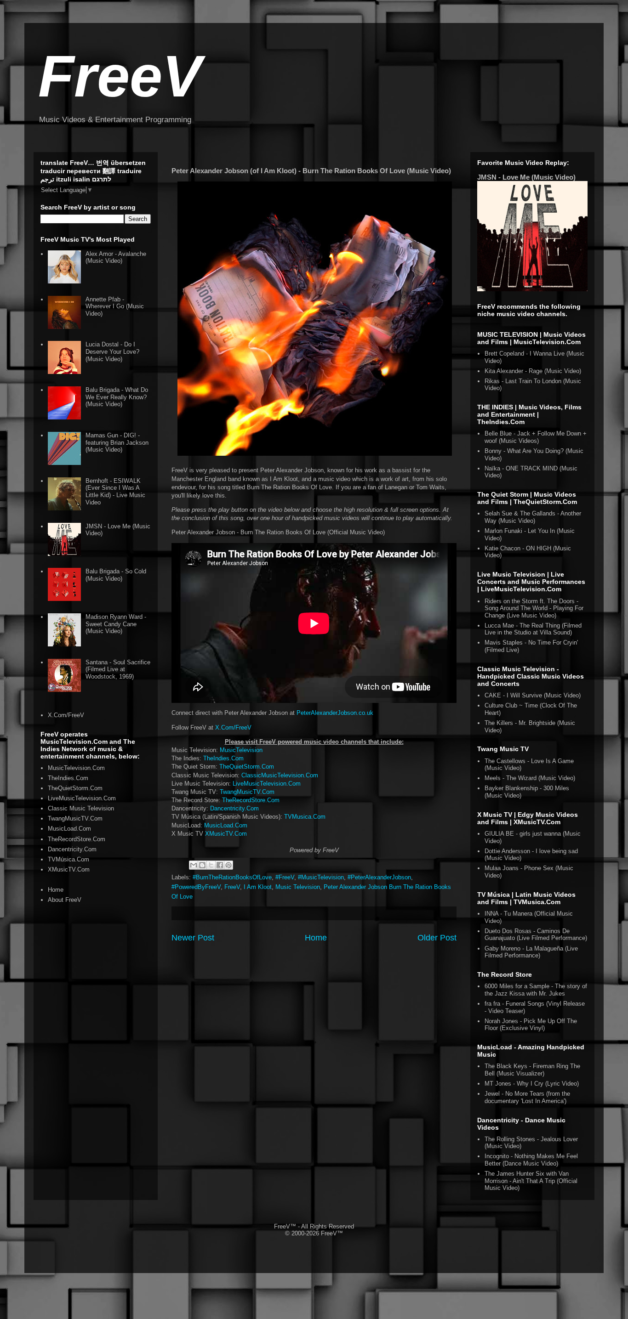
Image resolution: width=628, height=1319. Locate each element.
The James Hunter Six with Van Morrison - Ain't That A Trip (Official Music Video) (531, 1180)
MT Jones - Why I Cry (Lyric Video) (532, 1083)
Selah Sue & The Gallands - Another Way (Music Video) (533, 517)
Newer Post (192, 937)
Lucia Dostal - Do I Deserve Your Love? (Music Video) (112, 351)
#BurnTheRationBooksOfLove (232, 877)
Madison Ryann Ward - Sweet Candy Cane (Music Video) (116, 623)
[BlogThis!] (202, 865)
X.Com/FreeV (233, 727)
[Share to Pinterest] (228, 865)
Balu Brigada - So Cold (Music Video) (116, 575)
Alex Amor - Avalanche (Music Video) (116, 257)
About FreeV (64, 899)
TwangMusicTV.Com (247, 791)
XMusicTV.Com (226, 833)
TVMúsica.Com (68, 859)
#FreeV (284, 877)
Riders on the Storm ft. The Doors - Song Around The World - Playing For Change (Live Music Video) (534, 608)
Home (316, 937)
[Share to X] (211, 865)
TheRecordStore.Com (251, 800)
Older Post (437, 937)
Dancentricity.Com (234, 808)
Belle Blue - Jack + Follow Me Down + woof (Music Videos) (536, 437)
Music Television (297, 886)
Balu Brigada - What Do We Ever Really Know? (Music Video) (117, 397)
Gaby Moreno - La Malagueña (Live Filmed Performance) (531, 952)
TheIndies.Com (223, 758)
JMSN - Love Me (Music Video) (526, 177)
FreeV (119, 76)
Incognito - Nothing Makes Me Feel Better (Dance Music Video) (531, 1160)
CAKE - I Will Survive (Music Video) (533, 695)
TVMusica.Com (304, 816)
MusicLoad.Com (225, 825)
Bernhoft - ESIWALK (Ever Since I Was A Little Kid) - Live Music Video (115, 491)
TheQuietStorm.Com (246, 766)
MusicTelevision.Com (76, 767)
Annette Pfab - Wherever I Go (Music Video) (115, 306)
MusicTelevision (241, 750)
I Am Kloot (258, 886)
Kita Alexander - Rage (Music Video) (533, 371)
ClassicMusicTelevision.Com (279, 775)
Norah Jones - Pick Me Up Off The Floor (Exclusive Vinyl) (531, 1025)
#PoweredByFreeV (196, 886)
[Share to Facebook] (219, 865)
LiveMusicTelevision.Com (267, 783)
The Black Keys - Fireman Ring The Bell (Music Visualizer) (532, 1070)
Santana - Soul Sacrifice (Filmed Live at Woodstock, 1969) (118, 669)
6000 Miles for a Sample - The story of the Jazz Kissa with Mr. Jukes (536, 990)
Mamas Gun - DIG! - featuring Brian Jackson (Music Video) (117, 442)
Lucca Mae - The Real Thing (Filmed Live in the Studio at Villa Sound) (533, 629)
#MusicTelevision (321, 877)
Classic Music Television (81, 808)
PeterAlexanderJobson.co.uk (335, 712)
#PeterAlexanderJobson (379, 877)
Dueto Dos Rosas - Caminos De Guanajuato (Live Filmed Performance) (536, 935)
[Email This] (193, 865)
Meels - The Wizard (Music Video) (530, 778)
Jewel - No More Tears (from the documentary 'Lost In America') (527, 1097)
